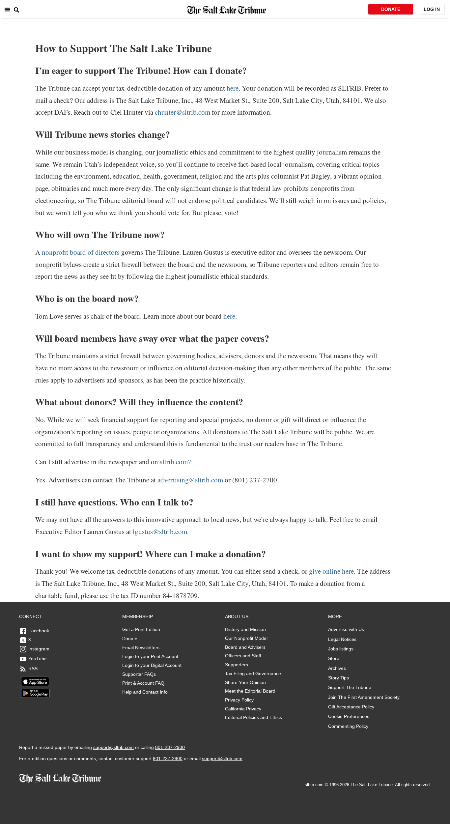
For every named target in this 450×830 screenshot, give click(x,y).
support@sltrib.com (113, 747)
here (232, 88)
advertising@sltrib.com (190, 479)
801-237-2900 (170, 747)
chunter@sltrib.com (182, 112)
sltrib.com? (174, 461)
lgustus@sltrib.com (160, 531)
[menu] (7, 9)
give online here (330, 571)
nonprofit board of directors (81, 252)
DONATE (390, 9)
